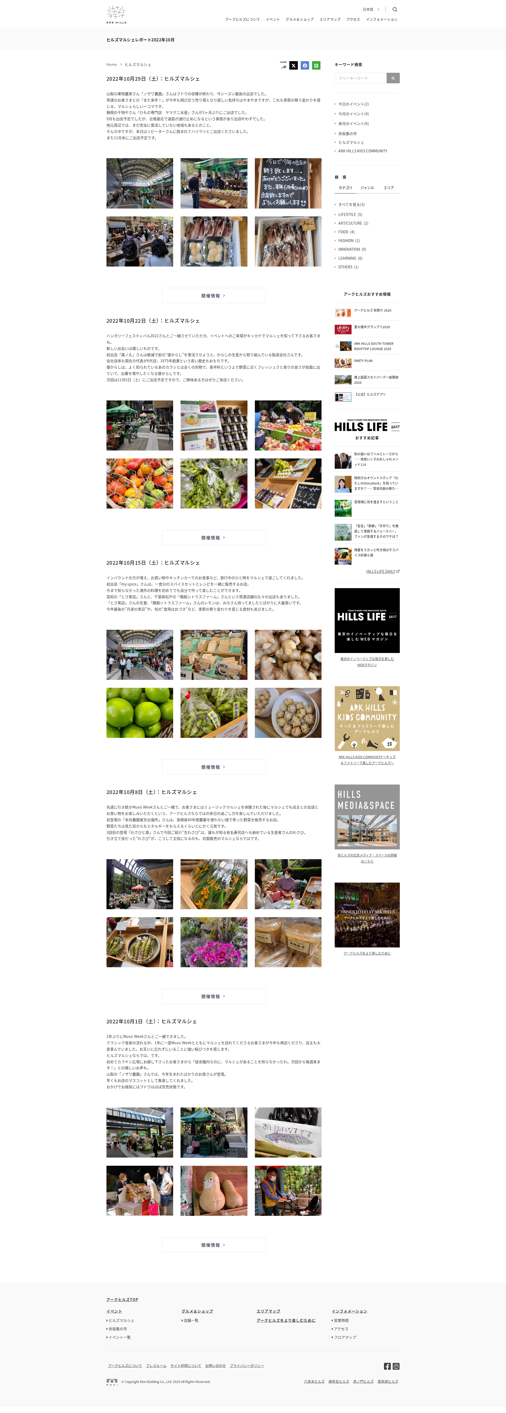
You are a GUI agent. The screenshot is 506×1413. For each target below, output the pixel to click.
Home (111, 64)
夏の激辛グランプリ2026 (372, 327)
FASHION (347, 240)
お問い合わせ (215, 1365)
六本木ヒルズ (314, 1381)
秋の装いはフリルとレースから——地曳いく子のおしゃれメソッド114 (376, 459)
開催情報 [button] (211, 295)
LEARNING (348, 258)
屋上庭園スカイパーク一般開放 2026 (377, 380)
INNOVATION (350, 249)
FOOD (344, 231)
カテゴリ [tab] (345, 187)
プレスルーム (156, 1365)
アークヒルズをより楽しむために (367, 953)
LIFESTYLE (348, 214)
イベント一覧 (120, 1337)
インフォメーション (382, 19)
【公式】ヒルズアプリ (370, 394)
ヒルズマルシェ (138, 64)
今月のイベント (352, 113)
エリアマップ (330, 19)
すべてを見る (350, 204)
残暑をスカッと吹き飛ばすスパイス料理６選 (376, 552)
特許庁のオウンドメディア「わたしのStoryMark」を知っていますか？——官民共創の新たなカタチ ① (376, 483)
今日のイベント (352, 104)
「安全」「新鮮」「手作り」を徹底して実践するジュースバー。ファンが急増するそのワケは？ (376, 531)
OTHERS (346, 266)
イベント (273, 19)
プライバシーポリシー (247, 1365)
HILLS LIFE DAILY (380, 571)
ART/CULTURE (351, 223)
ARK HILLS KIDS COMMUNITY (363, 150)
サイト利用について (186, 1365)
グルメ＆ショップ (300, 19)
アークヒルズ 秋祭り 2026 (372, 310)
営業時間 (341, 1320)
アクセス (353, 19)
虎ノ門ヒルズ (363, 1381)
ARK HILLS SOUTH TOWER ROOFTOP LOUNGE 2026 (373, 346)
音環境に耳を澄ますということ (376, 502)
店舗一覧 (191, 1320)
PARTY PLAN (363, 360)
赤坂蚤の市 (348, 133)
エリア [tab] (389, 187)
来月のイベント (352, 123)
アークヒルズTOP (122, 1299)
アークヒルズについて (242, 19)
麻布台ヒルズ (339, 1381)
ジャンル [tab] (367, 187)
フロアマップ (345, 1337)
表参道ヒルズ (388, 1381)
